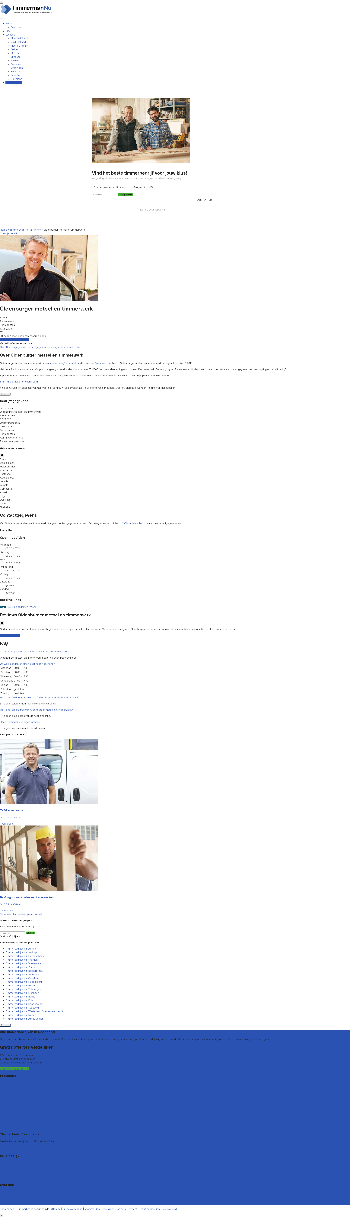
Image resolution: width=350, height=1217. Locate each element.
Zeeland (15, 60)
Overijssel (16, 64)
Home (8, 23)
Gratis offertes (13, 82)
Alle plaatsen (7, 1127)
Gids (8, 31)
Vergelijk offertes (125, 195)
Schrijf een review (10, 635)
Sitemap (56, 1209)
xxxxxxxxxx (7, 462)
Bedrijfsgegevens (16, 347)
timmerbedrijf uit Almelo (63, 363)
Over (3, 347)
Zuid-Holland (18, 42)
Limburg (16, 56)
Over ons (16, 27)
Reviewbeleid (169, 1209)
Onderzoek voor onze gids (15, 1202)
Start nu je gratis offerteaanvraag (18, 381)
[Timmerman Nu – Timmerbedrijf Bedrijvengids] (26, 13)
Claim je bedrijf (8, 233)
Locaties (10, 34)
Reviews (71, 347)
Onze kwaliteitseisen (11, 1199)
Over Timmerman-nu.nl (13, 1191)
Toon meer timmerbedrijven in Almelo (21, 914)
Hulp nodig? (7, 1174)
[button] (37, 651)
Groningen (17, 67)
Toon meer (5, 1025)
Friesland (16, 71)
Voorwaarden (92, 1209)
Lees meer (5, 394)
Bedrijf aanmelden (10, 1148)
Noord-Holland (19, 38)
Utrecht (15, 53)
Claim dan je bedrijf (135, 523)
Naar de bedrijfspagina (152, 209)
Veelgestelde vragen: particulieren (19, 1166)
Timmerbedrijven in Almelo (25, 229)
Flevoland (16, 78)
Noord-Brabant (19, 45)
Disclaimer (108, 1209)
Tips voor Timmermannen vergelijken (21, 1177)
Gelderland (17, 49)
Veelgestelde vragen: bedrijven (18, 1170)
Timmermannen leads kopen (16, 1145)
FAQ (78, 347)
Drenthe (15, 75)
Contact (4, 1163)
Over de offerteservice (12, 1195)
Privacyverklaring (72, 1209)
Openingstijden (57, 347)
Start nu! (30, 933)
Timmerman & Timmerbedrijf (16, 1209)
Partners (121, 1209)
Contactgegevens (37, 347)
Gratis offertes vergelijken (14, 339)
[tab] (175, 651)
